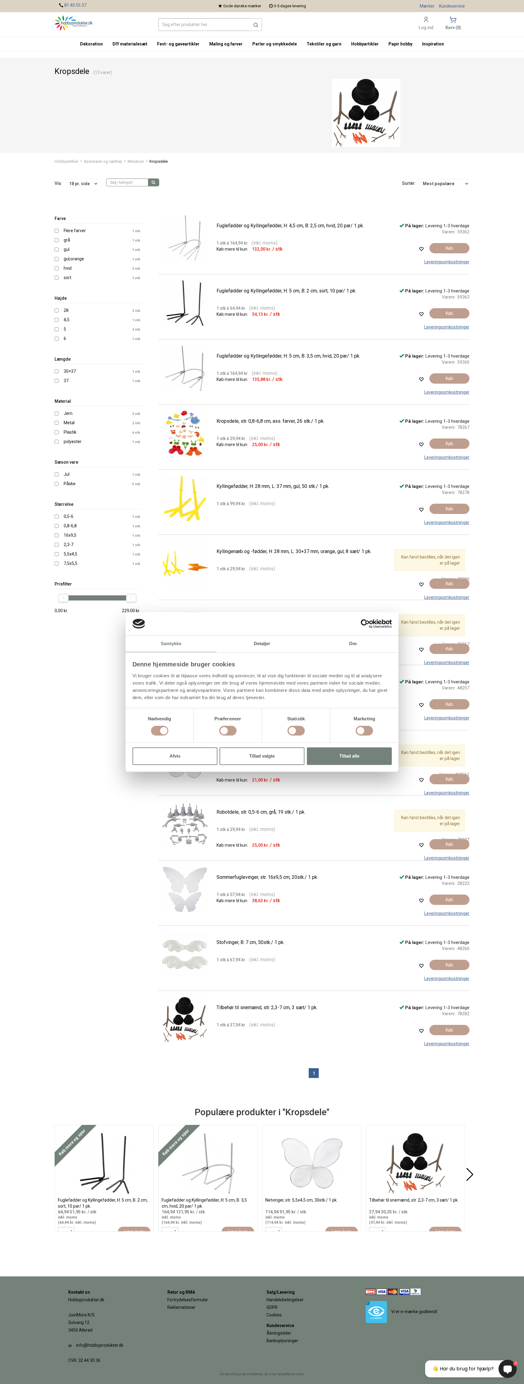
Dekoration (91, 44)
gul (66, 249)
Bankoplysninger (282, 1340)
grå (67, 240)
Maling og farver (226, 44)
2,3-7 (68, 544)
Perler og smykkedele (274, 44)
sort (67, 277)
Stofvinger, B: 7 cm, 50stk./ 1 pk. (250, 942)
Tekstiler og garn (324, 44)
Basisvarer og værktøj (103, 161)
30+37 (70, 371)
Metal (69, 422)
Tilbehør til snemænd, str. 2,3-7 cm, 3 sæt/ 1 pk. (267, 1007)
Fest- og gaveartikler (178, 44)
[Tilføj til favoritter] (421, 249)
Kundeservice (452, 6)
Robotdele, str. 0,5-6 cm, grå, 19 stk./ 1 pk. (261, 812)
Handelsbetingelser (285, 1299)
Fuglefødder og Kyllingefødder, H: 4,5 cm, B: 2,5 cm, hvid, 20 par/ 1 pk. (290, 225)
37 (66, 380)
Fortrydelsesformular (187, 1299)
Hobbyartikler (66, 161)
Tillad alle (349, 756)
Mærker (427, 6)
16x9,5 (70, 535)
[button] (256, 24)
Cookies (274, 1314)
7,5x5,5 (70, 563)
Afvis (175, 756)
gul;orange (74, 258)
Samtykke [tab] (171, 643)
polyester (73, 441)
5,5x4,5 (70, 554)
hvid (68, 268)
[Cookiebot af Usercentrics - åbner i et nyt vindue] (365, 623)
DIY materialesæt (130, 44)
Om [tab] (353, 643)
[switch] (228, 730)
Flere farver (75, 230)
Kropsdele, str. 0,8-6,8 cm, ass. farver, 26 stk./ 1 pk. (270, 421)
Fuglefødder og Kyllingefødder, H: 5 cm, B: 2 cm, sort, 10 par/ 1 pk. (286, 291)
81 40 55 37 (75, 5)
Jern (68, 413)
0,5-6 (68, 516)
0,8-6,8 (70, 525)
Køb (449, 248)
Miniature (136, 161)
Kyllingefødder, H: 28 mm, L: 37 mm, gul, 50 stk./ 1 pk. (273, 486)
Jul (66, 474)
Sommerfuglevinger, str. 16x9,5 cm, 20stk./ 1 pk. (267, 877)
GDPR (272, 1307)
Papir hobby (400, 44)
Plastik (70, 432)
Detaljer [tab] (262, 643)
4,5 (66, 319)
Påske (70, 483)
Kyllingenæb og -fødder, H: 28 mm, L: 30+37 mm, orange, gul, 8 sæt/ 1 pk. (294, 551)
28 (66, 310)
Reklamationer (181, 1307)
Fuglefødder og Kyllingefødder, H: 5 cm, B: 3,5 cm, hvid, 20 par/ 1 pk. (288, 356)
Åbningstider (279, 1333)
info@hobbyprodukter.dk (99, 1345)
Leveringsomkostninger (446, 261)
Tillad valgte (262, 756)
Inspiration (433, 44)
